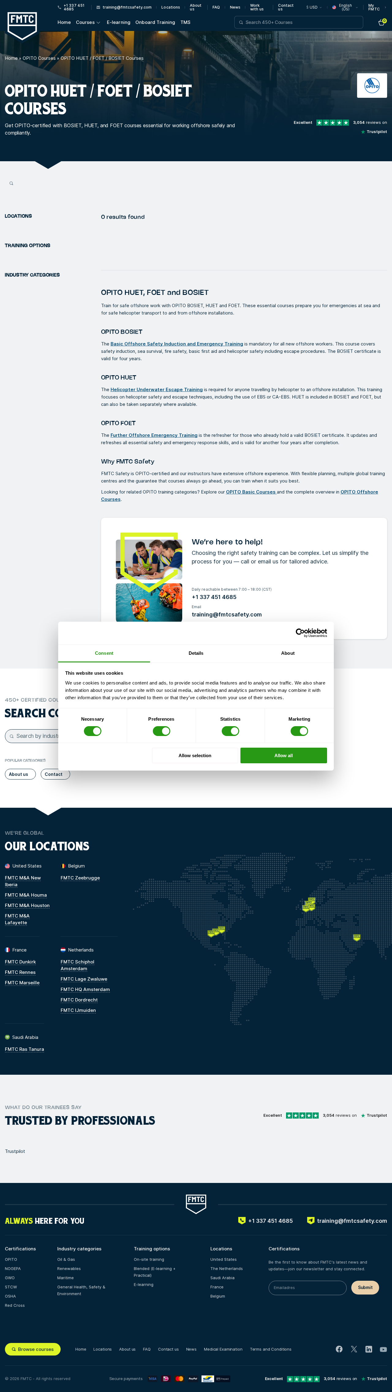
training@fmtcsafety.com (227, 614)
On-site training (149, 1259)
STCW (11, 1286)
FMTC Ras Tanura (24, 1049)
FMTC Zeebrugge (80, 878)
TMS (185, 22)
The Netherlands (226, 1268)
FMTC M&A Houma (26, 895)
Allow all (283, 755)
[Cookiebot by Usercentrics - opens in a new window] (300, 633)
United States (223, 1259)
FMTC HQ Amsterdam (85, 989)
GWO (10, 1277)
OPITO (11, 1259)
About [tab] (288, 652)
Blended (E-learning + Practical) (154, 1272)
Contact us (286, 7)
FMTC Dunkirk (20, 962)
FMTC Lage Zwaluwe (84, 979)
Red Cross (15, 1305)
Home (64, 22)
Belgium (217, 1296)
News (235, 7)
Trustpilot (15, 1151)
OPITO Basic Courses (251, 492)
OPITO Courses (39, 58)
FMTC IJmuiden (78, 1010)
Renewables (69, 1268)
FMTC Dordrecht (79, 1000)
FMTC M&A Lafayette (17, 919)
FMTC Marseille (22, 983)
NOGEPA (13, 1268)
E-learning (119, 22)
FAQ (216, 7)
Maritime (65, 1277)
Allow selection (195, 755)
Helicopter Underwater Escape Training (157, 389)
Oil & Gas (66, 1259)
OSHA (10, 1296)
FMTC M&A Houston (27, 905)
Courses (85, 22)
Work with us (257, 7)
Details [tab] (196, 652)
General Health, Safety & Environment (81, 1290)
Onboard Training (155, 22)
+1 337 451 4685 (214, 597)
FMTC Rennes (20, 972)
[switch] (161, 731)
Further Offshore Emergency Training (154, 435)
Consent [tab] (104, 652)
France (217, 1286)
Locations (170, 7)
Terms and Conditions (271, 1349)
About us (196, 7)
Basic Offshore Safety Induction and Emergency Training (177, 344)
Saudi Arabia (222, 1277)
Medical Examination (223, 1349)
